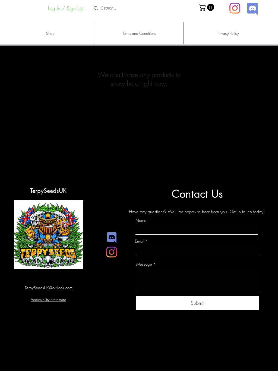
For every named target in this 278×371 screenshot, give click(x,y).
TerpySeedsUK (48, 190)
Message (144, 264)
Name (140, 221)
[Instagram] (234, 8)
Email (139, 241)
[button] (207, 7)
